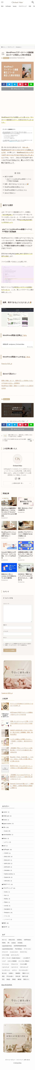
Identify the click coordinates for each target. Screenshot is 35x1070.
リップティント (6, 970)
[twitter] (19, 478)
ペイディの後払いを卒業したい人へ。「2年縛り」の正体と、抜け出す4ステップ (21, 741)
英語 (6, 923)
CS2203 (7, 853)
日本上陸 (18, 976)
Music (6, 838)
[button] (3, 84)
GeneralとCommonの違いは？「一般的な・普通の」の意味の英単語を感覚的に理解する (21, 785)
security (7, 905)
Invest (6, 819)
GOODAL (19, 939)
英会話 (8, 979)
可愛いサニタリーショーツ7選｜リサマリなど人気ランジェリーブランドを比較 (21, 723)
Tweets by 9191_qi (7, 693)
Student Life (8, 877)
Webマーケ (8, 884)
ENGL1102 (8, 860)
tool (5, 845)
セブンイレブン (15, 955)
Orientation (8, 870)
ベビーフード (14, 967)
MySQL (7, 898)
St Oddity (20, 943)
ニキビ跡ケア (26, 958)
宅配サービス (25, 973)
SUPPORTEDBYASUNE (20, 946)
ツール (7, 916)
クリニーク (5, 952)
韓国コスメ (26, 979)
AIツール (4, 939)
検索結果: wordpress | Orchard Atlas (13, 344)
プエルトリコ (14, 964)
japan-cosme (8, 823)
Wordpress (6, 58)
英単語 (14, 979)
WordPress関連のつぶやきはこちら (16, 190)
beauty (7, 831)
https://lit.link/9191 (6, 985)
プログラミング (9, 888)
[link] (16, 478)
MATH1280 (8, 867)
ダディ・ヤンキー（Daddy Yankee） (11, 958)
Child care (7, 816)
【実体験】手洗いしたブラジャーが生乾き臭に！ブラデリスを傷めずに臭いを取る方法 (21, 750)
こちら (24, 335)
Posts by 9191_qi (6, 363)
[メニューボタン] (2, 2)
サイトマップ (20, 1059)
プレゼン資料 (23, 964)
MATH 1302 (8, 863)
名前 (5, 625)
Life (6, 827)
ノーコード (8, 919)
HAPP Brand (27, 939)
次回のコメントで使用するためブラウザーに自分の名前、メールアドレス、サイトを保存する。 (18, 644)
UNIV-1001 (8, 880)
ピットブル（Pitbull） (24, 961)
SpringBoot (8, 909)
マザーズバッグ (24, 967)
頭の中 (6, 927)
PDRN (3, 943)
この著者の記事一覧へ (17, 483)
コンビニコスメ (14, 952)
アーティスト (27, 949)
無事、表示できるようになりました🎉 (17, 184)
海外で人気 (25, 976)
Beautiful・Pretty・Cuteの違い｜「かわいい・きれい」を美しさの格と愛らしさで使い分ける (21, 759)
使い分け (4, 973)
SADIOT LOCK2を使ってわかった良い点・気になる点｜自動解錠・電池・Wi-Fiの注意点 (21, 732)
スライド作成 (5, 955)
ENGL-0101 (8, 856)
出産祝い (11, 973)
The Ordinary (18, 949)
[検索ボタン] (33, 2)
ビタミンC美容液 (12, 961)
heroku (7, 892)
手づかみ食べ (10, 976)
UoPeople (7, 849)
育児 (3, 979)
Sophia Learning (9, 874)
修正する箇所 (9, 176)
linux (6, 895)
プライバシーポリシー (10, 1059)
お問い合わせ (27, 1059)
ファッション (5, 964)
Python (7, 902)
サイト (5, 637)
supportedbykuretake (7, 949)
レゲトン (7, 842)
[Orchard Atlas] (17, 2)
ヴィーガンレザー (23, 970)
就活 (3, 976)
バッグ (4, 961)
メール (5, 631)
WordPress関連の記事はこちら (14, 187)
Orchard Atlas (17, 465)
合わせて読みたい (10, 193)
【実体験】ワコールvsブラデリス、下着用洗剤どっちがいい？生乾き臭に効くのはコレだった (21, 777)
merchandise (8, 834)
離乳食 (19, 979)
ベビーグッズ (5, 967)
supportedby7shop (7, 946)
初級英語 (18, 973)
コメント (6, 603)
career (6, 812)
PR (8, 943)
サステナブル (23, 952)
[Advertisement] (17, 27)
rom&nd (13, 943)
